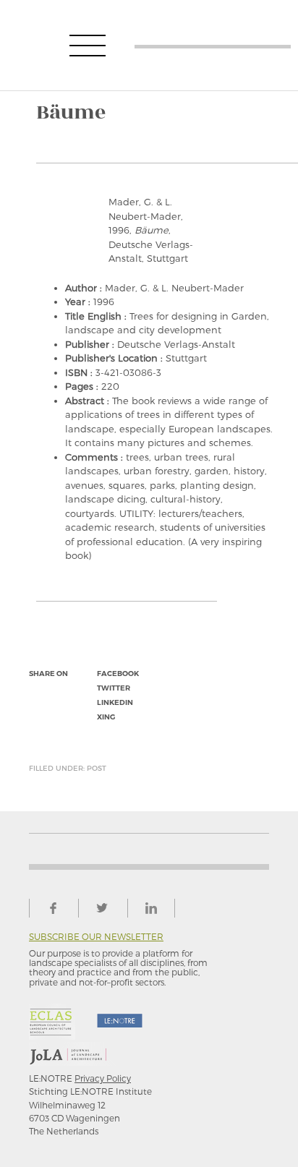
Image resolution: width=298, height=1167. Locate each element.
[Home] (213, 45)
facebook (118, 673)
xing (106, 717)
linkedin (115, 702)
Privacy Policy (102, 1078)
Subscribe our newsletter (96, 936)
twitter (113, 688)
